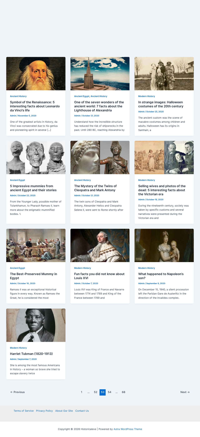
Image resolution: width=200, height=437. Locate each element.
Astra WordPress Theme (128, 429)
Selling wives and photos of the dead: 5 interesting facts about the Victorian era (162, 190)
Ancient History (18, 96)
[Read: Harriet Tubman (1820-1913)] (35, 325)
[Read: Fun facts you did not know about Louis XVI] (100, 245)
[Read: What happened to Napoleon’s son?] (164, 245)
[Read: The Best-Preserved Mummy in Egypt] (35, 245)
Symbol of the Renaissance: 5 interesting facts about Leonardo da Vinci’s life (35, 106)
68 (123, 392)
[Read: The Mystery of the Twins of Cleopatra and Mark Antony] (100, 157)
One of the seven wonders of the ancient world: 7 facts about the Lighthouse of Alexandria (99, 106)
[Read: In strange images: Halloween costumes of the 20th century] (164, 73)
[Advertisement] (100, 33)
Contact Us (82, 410)
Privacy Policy (44, 410)
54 (109, 392)
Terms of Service (24, 410)
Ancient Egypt (81, 96)
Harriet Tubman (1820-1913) (31, 354)
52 (95, 392)
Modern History (146, 96)
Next (185, 392)
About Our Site (64, 410)
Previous (17, 392)
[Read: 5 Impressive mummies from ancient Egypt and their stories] (35, 157)
